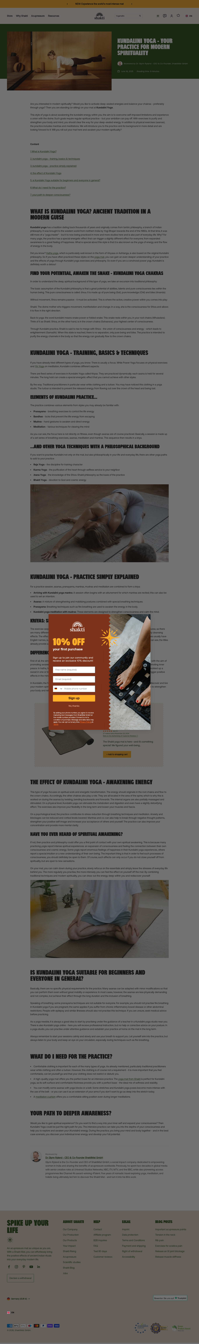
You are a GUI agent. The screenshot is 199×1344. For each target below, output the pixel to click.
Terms (55, 724)
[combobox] (99, 1313)
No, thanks (74, 705)
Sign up (74, 698)
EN (12, 1312)
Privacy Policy (85, 722)
